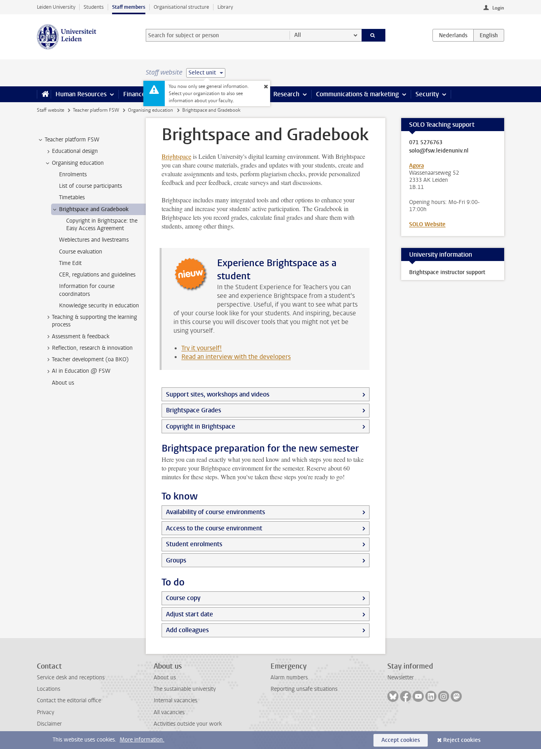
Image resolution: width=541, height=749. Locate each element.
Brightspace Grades (193, 410)
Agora (416, 166)
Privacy (45, 712)
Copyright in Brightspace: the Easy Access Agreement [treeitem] (101, 224)
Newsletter (400, 677)
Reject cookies (461, 740)
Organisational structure (181, 7)
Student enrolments (194, 544)
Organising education (150, 110)
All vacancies (169, 712)
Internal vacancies (175, 700)
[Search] (374, 35)
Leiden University (56, 7)
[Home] (44, 94)
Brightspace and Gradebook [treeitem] (94, 209)
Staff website (50, 110)
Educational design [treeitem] (75, 151)
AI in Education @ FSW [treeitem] (81, 371)
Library (225, 7)
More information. (142, 739)
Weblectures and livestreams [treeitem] (94, 240)
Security (427, 94)
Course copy (183, 598)
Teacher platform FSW (96, 110)
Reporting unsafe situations (303, 689)
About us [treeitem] (63, 383)
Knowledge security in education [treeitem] (99, 305)
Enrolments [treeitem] (73, 174)
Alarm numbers (289, 677)
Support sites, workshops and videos (217, 394)
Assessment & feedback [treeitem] (80, 336)
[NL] (453, 35)
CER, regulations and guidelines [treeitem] (97, 274)
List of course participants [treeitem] (90, 186)
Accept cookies (400, 740)
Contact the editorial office (69, 700)
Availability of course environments (215, 512)
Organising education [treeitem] (78, 163)
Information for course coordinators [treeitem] (86, 289)
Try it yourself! (201, 348)
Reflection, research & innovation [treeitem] (92, 348)
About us (165, 677)
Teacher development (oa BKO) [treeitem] (90, 359)
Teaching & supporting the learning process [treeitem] (94, 320)
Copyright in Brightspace (200, 426)
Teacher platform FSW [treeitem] (72, 139)
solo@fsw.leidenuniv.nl (439, 150)
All (297, 35)
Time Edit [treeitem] (70, 263)
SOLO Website (427, 224)
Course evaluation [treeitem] (80, 251)
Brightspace (176, 156)
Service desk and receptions (71, 677)
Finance (134, 94)
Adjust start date (189, 614)
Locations (48, 689)
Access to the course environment (214, 528)
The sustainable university (185, 689)
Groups (176, 560)
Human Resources (81, 94)
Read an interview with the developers (236, 357)
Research (286, 94)
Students (94, 7)
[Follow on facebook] (405, 696)
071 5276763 (425, 142)
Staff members (128, 7)
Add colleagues (187, 630)
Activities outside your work (188, 724)
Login (498, 8)
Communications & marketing (357, 94)
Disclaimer (49, 724)
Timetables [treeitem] (72, 197)
